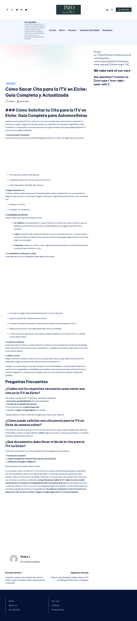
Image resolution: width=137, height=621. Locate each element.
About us (13, 605)
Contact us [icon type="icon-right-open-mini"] (111, 80)
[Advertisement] (46, 66)
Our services (14, 609)
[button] (124, 9)
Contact (55, 605)
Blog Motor (11, 83)
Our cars (56, 601)
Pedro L (25, 556)
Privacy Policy (58, 609)
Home (11, 601)
